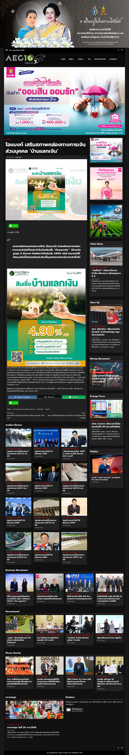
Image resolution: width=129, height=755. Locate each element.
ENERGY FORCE (96, 421)
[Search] (122, 59)
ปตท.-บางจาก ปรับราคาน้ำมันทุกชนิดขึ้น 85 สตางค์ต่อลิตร (106, 409)
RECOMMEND (26, 635)
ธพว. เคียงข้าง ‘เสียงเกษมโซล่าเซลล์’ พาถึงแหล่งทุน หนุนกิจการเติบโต (106, 315)
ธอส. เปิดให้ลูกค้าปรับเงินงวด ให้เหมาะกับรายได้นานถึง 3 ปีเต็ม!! (67, 415)
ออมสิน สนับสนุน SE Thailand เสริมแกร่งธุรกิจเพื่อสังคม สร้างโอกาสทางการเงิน (80, 665)
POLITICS (95, 475)
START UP (102, 326)
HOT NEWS (18, 448)
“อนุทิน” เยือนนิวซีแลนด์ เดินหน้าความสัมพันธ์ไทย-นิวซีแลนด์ (20, 624)
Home (63, 59)
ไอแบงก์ (47, 409)
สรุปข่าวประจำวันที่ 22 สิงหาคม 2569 (46, 438)
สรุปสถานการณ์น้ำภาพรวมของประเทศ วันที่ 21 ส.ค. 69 (18, 472)
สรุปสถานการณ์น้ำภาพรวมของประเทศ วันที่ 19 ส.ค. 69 (46, 507)
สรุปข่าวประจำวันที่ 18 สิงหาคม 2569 (46, 541)
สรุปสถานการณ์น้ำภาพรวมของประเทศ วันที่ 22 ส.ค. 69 (18, 438)
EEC (89, 59)
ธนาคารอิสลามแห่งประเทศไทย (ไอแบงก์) (23, 409)
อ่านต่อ (94, 291)
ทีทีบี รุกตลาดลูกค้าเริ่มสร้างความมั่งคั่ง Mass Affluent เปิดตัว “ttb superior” (20, 583)
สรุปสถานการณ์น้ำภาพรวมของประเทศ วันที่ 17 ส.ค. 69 (74, 541)
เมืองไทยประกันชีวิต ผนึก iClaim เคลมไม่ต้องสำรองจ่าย (50, 583)
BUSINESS (113, 59)
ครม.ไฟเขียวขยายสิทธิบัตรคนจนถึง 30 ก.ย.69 (50, 624)
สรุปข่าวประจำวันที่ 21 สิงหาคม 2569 (46, 472)
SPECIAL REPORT (100, 59)
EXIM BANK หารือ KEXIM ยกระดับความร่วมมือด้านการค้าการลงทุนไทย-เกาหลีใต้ (110, 583)
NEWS (71, 59)
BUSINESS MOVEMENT (13, 593)
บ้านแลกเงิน (40, 409)
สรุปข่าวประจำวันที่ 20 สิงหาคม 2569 (18, 507)
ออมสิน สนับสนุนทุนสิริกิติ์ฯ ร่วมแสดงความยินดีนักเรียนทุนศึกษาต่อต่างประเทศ (20, 665)
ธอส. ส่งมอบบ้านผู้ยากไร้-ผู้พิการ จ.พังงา (110, 665)
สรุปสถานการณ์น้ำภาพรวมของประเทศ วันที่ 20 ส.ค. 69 (74, 472)
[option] (106, 375)
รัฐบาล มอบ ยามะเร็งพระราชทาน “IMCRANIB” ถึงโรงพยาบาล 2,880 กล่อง (106, 464)
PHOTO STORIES (12, 676)
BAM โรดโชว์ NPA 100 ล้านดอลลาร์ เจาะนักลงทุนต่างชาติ (80, 583)
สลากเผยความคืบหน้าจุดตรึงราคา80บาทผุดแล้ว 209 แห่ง (25, 415)
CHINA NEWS (95, 267)
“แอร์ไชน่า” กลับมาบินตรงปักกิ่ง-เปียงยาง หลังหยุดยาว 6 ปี (106, 256)
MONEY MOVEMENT (98, 372)
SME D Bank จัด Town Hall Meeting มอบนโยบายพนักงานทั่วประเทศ (50, 665)
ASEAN (80, 59)
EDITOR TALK (19, 724)
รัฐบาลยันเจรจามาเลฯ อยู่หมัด (110, 624)
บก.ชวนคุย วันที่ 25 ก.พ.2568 (34, 710)
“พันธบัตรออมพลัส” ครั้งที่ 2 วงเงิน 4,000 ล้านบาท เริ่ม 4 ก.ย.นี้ (74, 438)
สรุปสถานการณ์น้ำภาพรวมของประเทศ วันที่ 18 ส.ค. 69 (18, 541)
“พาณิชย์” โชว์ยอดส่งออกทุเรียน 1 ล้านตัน (80, 624)
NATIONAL (9, 139)
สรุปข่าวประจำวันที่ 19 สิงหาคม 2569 (74, 507)
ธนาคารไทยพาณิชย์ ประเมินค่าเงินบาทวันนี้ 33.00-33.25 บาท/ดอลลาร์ (106, 378)
